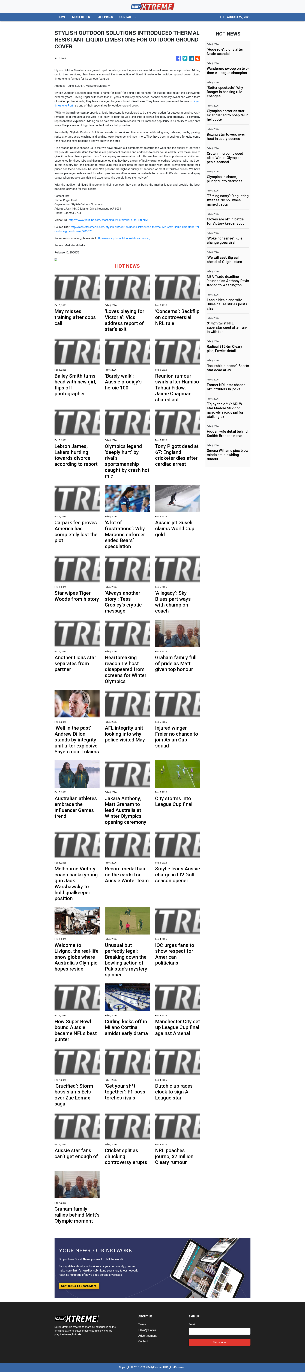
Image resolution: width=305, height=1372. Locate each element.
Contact (143, 1341)
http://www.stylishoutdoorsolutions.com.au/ (124, 238)
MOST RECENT (82, 17)
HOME (62, 17)
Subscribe (219, 1342)
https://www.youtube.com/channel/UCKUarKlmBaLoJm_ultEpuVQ (109, 220)
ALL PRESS (105, 17)
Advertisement (147, 1335)
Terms (142, 1324)
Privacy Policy (147, 1330)
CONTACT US (128, 17)
